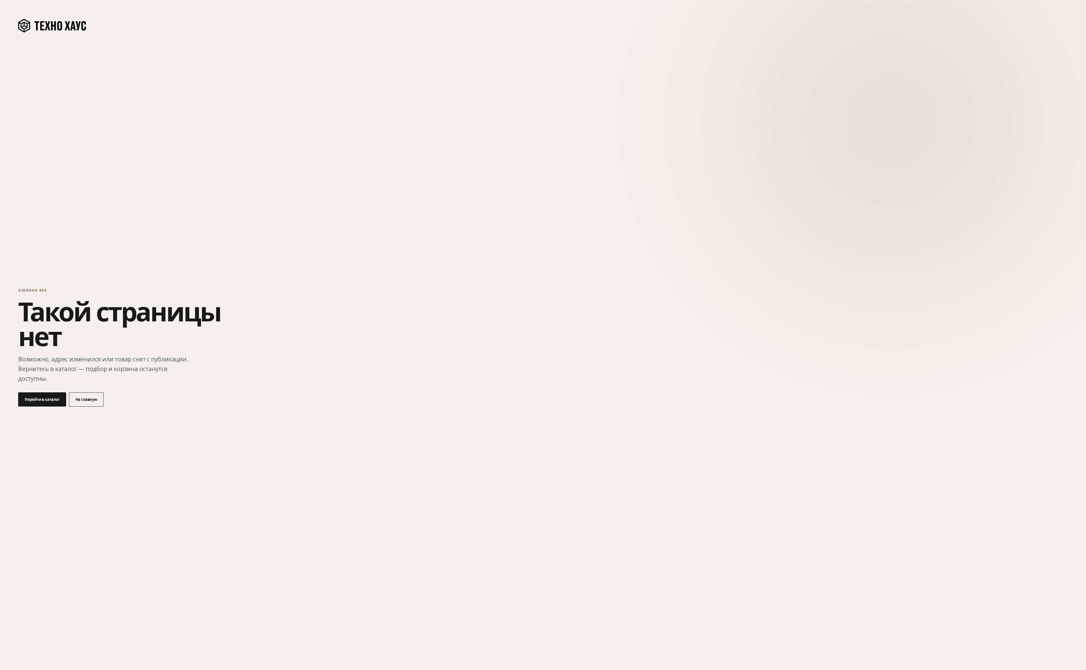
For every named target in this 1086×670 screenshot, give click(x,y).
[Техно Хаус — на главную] (52, 26)
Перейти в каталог (42, 399)
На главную (86, 399)
